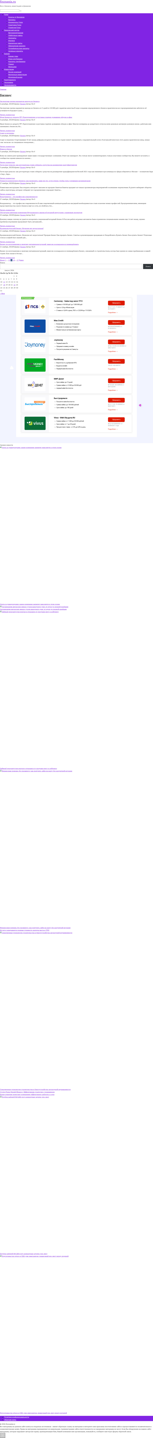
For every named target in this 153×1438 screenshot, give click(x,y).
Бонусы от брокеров (16, 17)
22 (14, 285)
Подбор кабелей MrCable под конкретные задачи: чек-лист (23, 1254)
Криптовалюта (10, 80)
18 (4, 285)
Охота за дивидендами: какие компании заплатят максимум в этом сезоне (30, 604)
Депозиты (12, 38)
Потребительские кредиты (18, 49)
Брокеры (12, 20)
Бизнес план (13, 56)
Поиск (2, 263)
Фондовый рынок (15, 77)
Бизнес (7, 54)
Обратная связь (10, 1420)
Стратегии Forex (14, 28)
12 (9, 260)
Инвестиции (9, 69)
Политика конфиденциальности (16, 1417)
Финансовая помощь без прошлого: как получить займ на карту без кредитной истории (35, 928)
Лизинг (11, 64)
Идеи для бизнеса (15, 59)
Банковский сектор (11, 30)
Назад (2, 260)
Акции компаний (14, 72)
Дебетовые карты (15, 35)
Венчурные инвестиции (17, 75)
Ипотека (11, 41)
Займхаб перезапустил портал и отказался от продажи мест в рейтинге (28, 768)
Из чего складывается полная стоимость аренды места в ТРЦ (24, 930)
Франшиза (12, 67)
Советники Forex (14, 25)
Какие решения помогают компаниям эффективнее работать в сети (27, 1094)
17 (18, 260)
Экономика (8, 82)
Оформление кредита (16, 46)
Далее (21, 260)
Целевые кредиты (15, 51)
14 (14, 260)
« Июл (2, 293)
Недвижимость (10, 85)
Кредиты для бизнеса (16, 62)
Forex (6, 15)
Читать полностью (7, 115)
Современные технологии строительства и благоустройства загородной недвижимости (35, 1089)
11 (4, 282)
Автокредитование (15, 33)
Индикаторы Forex (15, 22)
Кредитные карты (15, 43)
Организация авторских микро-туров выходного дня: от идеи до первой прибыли (33, 609)
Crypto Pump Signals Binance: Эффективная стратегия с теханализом (27, 1092)
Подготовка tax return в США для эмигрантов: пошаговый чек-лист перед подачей (33, 1413)
